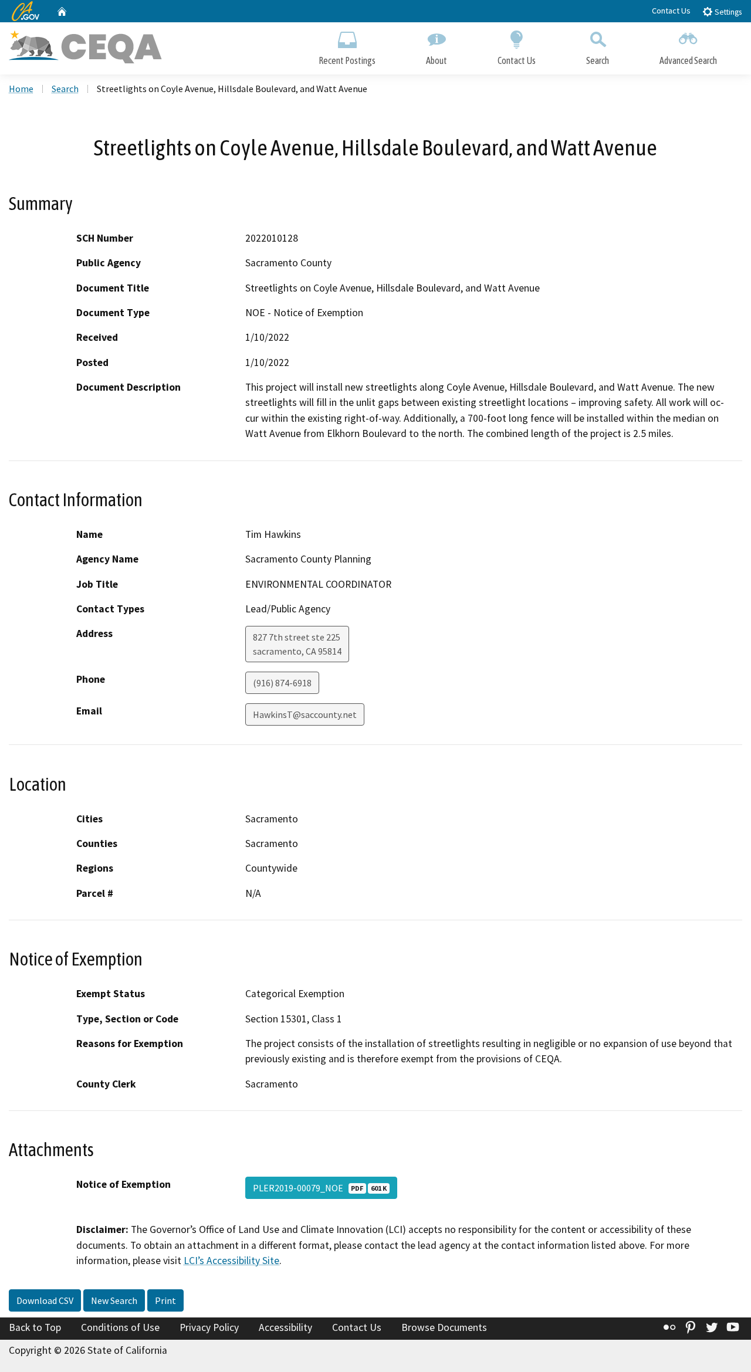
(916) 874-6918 (282, 683)
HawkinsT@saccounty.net (305, 714)
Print (165, 1300)
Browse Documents (444, 1327)
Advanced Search (688, 60)
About (436, 60)
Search (597, 60)
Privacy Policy (209, 1327)
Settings (727, 12)
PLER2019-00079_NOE (320, 1188)
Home (21, 88)
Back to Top (35, 1327)
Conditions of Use (120, 1327)
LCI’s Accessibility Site (231, 1260)
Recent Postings (347, 60)
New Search (114, 1300)
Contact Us (671, 10)
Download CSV (44, 1300)
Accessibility (285, 1327)
